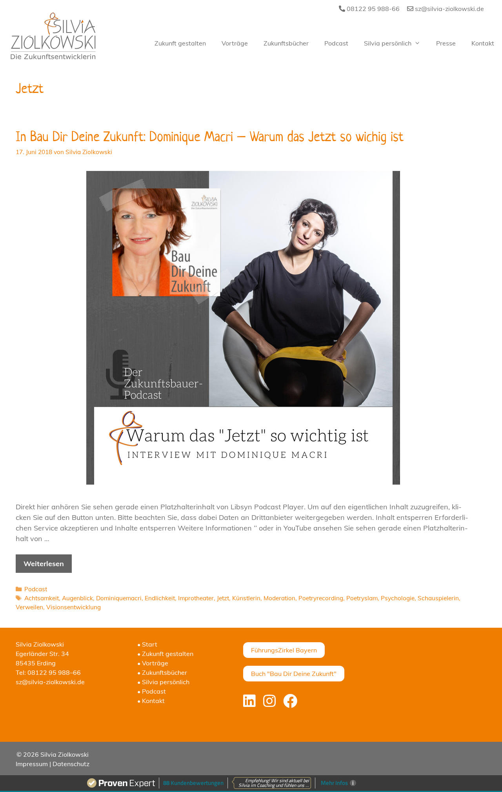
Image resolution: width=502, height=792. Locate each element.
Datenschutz (71, 764)
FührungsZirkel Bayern (284, 650)
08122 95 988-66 (372, 9)
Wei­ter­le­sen (44, 563)
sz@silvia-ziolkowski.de (448, 9)
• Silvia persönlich (163, 682)
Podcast (35, 589)
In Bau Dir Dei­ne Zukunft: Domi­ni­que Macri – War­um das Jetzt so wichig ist (210, 136)
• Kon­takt (151, 701)
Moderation (279, 598)
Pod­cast (336, 43)
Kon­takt (482, 43)
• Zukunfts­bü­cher (162, 672)
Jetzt (223, 598)
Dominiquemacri (119, 598)
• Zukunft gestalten (165, 654)
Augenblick (77, 598)
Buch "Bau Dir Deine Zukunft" (293, 674)
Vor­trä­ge (235, 43)
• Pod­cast (151, 691)
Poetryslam (362, 598)
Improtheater (196, 598)
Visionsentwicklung (73, 607)
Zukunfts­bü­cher (286, 43)
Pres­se (446, 43)
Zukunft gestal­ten (180, 43)
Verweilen (29, 607)
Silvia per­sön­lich (387, 43)
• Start (147, 644)
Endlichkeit (160, 598)
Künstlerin (246, 598)
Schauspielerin (438, 598)
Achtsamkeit (41, 598)
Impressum (32, 764)
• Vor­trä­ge (152, 663)
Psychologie (398, 598)
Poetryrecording (320, 598)
